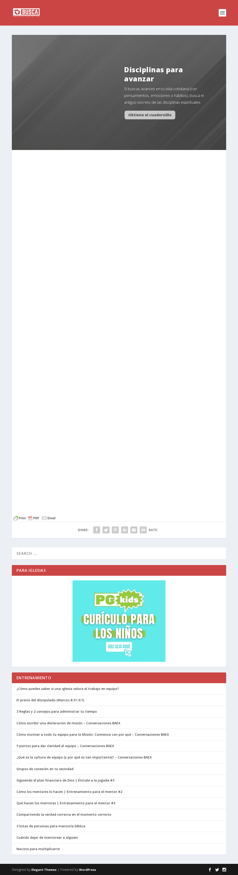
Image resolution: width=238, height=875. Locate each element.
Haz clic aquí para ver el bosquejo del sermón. (69, 215)
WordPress (87, 870)
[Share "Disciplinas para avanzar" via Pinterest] (115, 530)
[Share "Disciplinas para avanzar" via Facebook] (96, 530)
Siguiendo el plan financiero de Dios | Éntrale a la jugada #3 (65, 780)
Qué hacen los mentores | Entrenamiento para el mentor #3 (66, 803)
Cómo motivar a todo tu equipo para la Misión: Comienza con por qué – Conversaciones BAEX (93, 734)
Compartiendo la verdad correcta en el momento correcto (64, 814)
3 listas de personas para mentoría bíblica (51, 826)
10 (109, 288)
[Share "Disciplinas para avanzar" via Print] (143, 530)
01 (31, 167)
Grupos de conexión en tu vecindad (45, 769)
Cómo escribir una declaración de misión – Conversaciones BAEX (68, 723)
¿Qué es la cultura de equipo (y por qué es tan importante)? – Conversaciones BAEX (84, 757)
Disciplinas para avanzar (153, 74)
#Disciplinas (129, 167)
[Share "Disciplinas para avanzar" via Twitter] (106, 530)
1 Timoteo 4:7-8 (65, 288)
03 (67, 167)
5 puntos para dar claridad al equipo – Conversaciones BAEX (65, 746)
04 (85, 167)
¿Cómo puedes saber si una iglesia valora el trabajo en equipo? (68, 688)
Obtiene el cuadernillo (150, 114)
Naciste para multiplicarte (38, 849)
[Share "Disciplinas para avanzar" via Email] (134, 530)
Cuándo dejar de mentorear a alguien (47, 837)
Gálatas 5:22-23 (70, 248)
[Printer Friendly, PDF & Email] (52, 485)
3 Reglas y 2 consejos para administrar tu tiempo (57, 711)
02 (49, 167)
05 (103, 167)
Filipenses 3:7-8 (58, 394)
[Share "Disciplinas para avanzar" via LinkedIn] (124, 530)
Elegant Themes (43, 870)
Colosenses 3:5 (93, 288)
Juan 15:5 (47, 248)
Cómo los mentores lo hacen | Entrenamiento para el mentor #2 (69, 791)
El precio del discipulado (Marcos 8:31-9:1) (50, 700)
